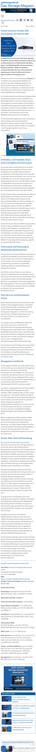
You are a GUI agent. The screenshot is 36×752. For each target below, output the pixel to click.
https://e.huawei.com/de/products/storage (15, 579)
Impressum (6, 742)
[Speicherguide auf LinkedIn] (17, 20)
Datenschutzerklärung (18, 742)
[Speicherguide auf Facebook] (21, 20)
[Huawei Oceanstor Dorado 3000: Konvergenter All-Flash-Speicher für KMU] (18, 47)
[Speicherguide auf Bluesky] (28, 20)
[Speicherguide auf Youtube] (31, 20)
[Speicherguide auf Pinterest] (3, 23)
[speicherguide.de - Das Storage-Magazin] (17, 7)
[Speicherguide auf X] (24, 20)
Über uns (30, 742)
